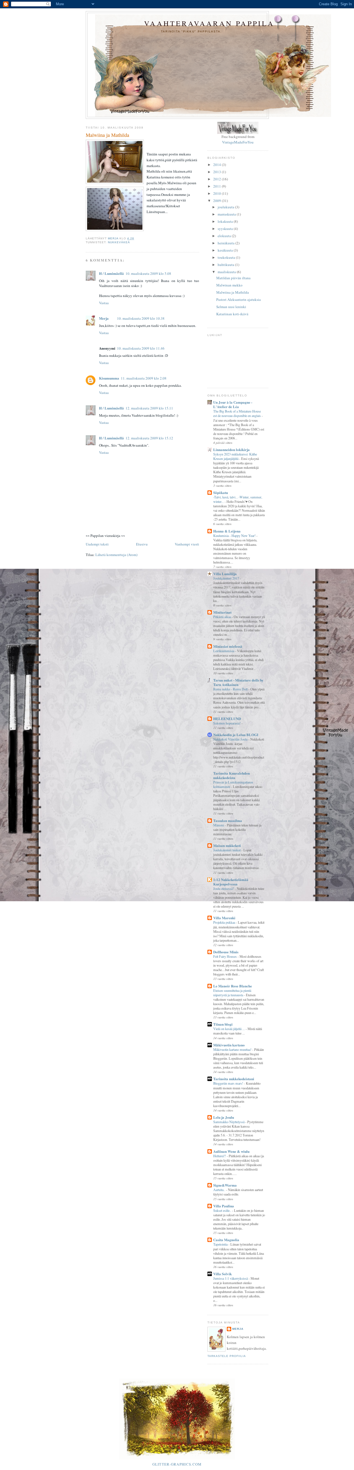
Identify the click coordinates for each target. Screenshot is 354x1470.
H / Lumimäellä (111, 273)
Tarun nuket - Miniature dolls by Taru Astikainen (238, 682)
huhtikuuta (226, 264)
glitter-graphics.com (177, 1464)
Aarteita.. (219, 1189)
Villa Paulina (223, 1205)
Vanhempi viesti (187, 544)
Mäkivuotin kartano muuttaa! (232, 1049)
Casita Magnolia (226, 1239)
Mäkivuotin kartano (229, 1045)
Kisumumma (109, 378)
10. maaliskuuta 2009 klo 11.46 (141, 348)
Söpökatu (220, 492)
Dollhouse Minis (225, 951)
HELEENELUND (227, 718)
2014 (217, 164)
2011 (217, 186)
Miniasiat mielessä (227, 646)
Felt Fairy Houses (225, 956)
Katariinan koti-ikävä (232, 313)
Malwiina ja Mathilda (232, 292)
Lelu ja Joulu (223, 1117)
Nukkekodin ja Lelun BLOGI (235, 734)
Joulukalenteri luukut (227, 850)
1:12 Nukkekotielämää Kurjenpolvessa (230, 882)
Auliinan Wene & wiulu (231, 1151)
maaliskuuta (227, 271)
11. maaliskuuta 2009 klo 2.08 (143, 378)
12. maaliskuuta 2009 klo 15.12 (149, 438)
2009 (217, 200)
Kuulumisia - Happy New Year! (234, 535)
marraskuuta (227, 214)
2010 (217, 193)
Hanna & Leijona (227, 531)
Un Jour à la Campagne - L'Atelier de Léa (232, 404)
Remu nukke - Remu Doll (230, 689)
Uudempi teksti (97, 544)
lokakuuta (226, 221)
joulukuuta (226, 206)
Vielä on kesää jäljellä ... (229, 1028)
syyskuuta (226, 228)
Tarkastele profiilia (226, 1356)
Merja (104, 318)
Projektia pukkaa (224, 922)
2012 (217, 178)
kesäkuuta (226, 250)
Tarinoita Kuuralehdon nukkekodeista (231, 775)
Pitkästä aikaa (222, 616)
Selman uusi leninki (231, 306)
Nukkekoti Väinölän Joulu (230, 739)
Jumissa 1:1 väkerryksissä (231, 1278)
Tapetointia (220, 1244)
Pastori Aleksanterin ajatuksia (238, 299)
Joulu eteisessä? (224, 888)
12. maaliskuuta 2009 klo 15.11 (149, 408)
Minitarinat (222, 612)
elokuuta (225, 235)
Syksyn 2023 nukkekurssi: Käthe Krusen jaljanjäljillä (235, 456)
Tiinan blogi (223, 1024)
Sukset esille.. (222, 1210)
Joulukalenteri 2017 (226, 578)
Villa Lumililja (225, 573)
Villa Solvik (222, 1273)
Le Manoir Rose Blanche (232, 985)
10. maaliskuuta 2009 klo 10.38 (141, 318)
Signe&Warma (225, 1185)
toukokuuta (227, 257)
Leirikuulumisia (224, 651)
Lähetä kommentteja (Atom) (116, 554)
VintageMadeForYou (238, 142)
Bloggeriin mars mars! (228, 1083)
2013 (217, 171)
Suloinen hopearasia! (227, 723)
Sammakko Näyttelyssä (229, 1122)
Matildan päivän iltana (233, 277)
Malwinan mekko (229, 285)
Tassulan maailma (227, 820)
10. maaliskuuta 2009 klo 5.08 (148, 273)
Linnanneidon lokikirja (231, 449)
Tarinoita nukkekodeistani (233, 1078)
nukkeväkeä (119, 242)
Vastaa (104, 302)
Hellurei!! (220, 1156)
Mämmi (219, 825)
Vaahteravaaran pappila (209, 23)
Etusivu (142, 544)
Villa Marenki (224, 917)
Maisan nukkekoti (227, 845)
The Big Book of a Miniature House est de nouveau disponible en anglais (237, 413)
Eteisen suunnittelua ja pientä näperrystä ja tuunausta (232, 992)
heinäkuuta (226, 242)
